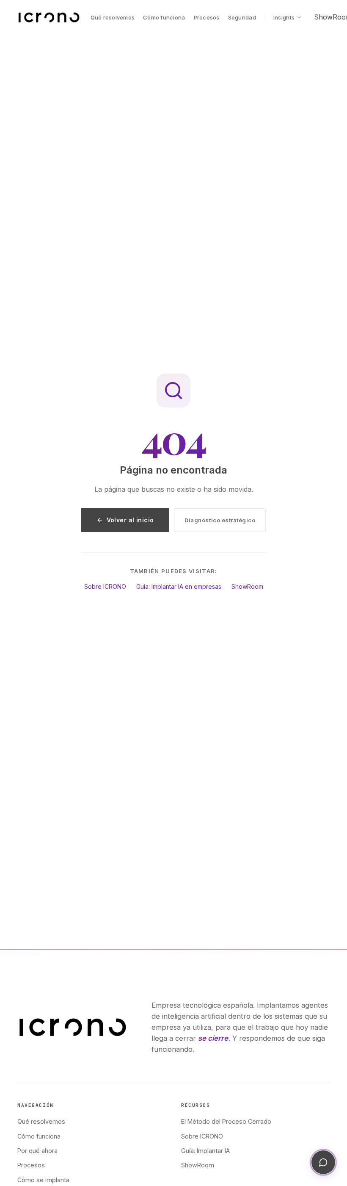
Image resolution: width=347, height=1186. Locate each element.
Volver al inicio (130, 520)
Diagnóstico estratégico (220, 520)
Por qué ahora (37, 1150)
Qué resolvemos (113, 17)
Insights (284, 17)
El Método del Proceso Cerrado (226, 1121)
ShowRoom (247, 586)
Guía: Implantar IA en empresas (178, 586)
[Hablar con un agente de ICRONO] (323, 1162)
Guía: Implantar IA (205, 1150)
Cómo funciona (164, 17)
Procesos (207, 17)
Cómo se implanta (43, 1179)
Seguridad (242, 17)
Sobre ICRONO (105, 586)
